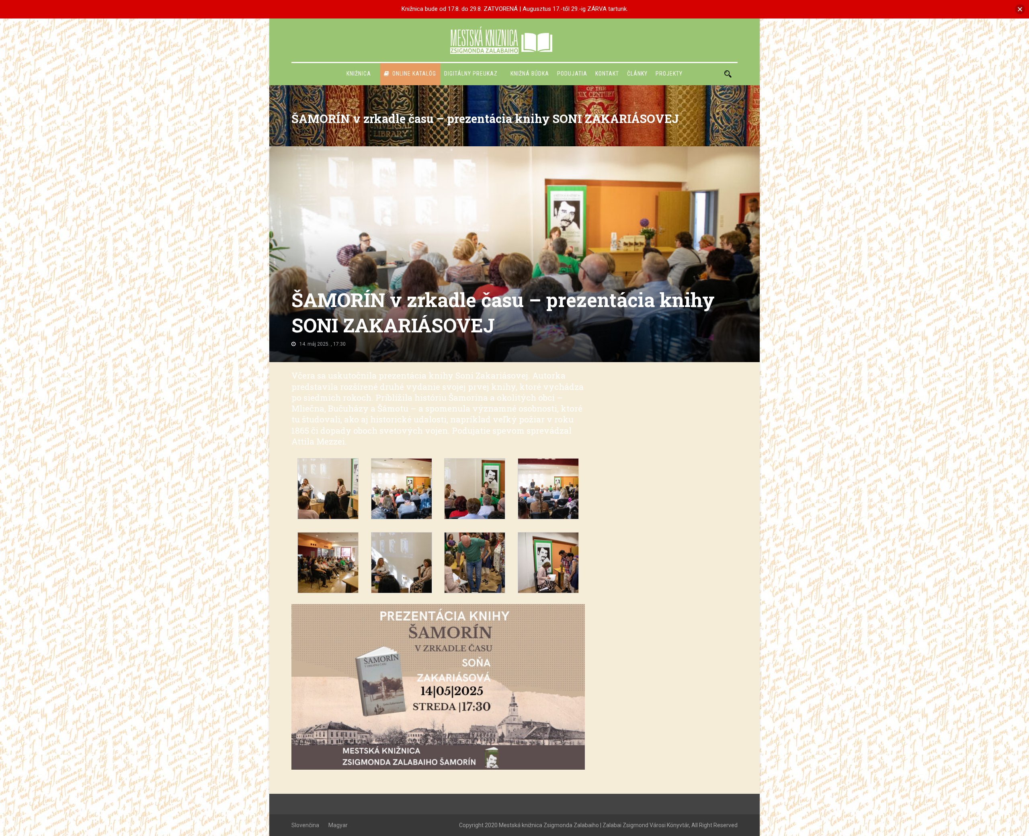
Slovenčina (305, 825)
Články (637, 73)
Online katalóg (414, 73)
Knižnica (358, 73)
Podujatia (572, 73)
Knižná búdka (529, 73)
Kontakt (607, 73)
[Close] (1020, 9)
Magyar (338, 825)
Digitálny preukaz (471, 73)
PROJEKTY (669, 73)
